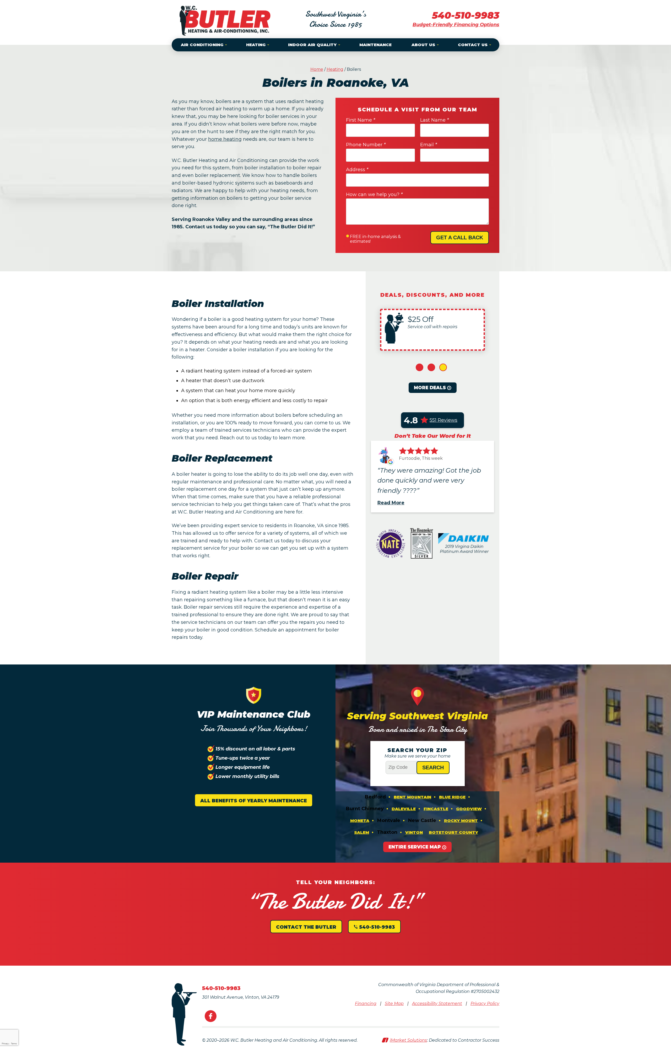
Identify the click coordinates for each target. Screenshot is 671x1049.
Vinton (414, 832)
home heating (225, 139)
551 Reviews (443, 420)
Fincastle (436, 808)
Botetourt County (453, 832)
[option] (432, 329)
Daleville (404, 808)
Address (357, 169)
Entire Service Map (414, 847)
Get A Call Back (459, 237)
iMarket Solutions (408, 1040)
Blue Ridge (452, 796)
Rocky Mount (461, 820)
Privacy (5, 1043)
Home (316, 69)
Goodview (469, 808)
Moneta (359, 820)
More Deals (430, 387)
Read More (390, 503)
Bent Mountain (412, 796)
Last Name (434, 120)
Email (428, 145)
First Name (360, 120)
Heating (335, 69)
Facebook (211, 1016)
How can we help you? (374, 194)
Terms (14, 1043)
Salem (361, 832)
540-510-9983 (465, 15)
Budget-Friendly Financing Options (456, 25)
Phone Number (366, 145)
